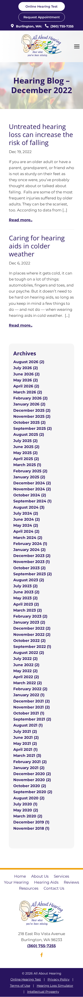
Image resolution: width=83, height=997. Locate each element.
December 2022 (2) (31, 628)
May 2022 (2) (25, 671)
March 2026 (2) (27, 392)
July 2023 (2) (25, 586)
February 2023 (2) (30, 616)
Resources (28, 888)
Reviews (71, 882)
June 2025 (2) (26, 446)
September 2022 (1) (32, 646)
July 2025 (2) (25, 440)
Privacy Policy (58, 979)
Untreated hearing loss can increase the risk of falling (41, 134)
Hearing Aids (46, 882)
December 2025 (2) (31, 410)
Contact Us (54, 888)
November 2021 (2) (31, 707)
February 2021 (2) (30, 762)
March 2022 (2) (27, 683)
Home (20, 876)
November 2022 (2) (31, 634)
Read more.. (20, 220)
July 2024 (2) (25, 513)
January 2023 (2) (29, 622)
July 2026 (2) (25, 368)
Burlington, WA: (28, 26)
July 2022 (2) (25, 658)
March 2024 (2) (27, 537)
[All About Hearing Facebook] (41, 956)
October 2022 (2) (29, 640)
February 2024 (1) (30, 543)
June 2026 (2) (26, 374)
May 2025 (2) (25, 452)
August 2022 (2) (28, 652)
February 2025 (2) (30, 471)
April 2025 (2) (26, 459)
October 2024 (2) (29, 495)
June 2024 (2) (26, 519)
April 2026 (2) (26, 386)
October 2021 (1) (28, 713)
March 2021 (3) (27, 755)
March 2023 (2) (27, 610)
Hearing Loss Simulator (55, 986)
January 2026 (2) (29, 404)
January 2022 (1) (28, 695)
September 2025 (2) (32, 428)
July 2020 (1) (25, 804)
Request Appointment (41, 17)
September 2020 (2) (32, 792)
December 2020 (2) (32, 774)
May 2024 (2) (25, 525)
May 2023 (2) (25, 598)
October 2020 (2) (29, 786)
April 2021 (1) (25, 749)
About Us (39, 876)
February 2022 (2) (30, 689)
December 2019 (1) (31, 822)
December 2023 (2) (31, 555)
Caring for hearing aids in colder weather (37, 245)
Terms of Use (20, 986)
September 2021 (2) (32, 719)
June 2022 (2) (26, 665)
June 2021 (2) (26, 737)
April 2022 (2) (26, 677)
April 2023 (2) (26, 604)
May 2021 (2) (25, 743)
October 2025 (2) (29, 422)
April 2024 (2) (26, 531)
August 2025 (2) (28, 434)
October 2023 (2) (29, 568)
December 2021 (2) (31, 701)
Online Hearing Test (25, 979)
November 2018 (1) (31, 828)
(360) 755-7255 (61, 26)
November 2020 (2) (32, 780)
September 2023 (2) (32, 574)
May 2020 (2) (25, 810)
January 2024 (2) (29, 549)
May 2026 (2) (25, 380)
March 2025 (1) (27, 465)
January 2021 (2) (28, 768)
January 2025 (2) (29, 477)
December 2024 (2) (32, 483)
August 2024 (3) (28, 507)
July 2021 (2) (25, 731)
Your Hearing (16, 882)
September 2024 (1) (32, 501)
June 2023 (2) (26, 592)
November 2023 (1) (31, 561)
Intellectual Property (43, 992)
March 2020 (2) (27, 816)
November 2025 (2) (31, 416)
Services (61, 876)
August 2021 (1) (28, 725)
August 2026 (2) (28, 362)
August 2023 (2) (28, 580)
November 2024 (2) (32, 489)
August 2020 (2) (28, 798)
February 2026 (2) (30, 398)
